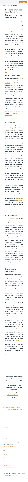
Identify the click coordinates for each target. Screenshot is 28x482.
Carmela (17, 340)
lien (6, 72)
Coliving (7, 51)
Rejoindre (23, 2)
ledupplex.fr (15, 475)
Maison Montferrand (12, 395)
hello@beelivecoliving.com (9, 446)
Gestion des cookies (8, 467)
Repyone (20, 246)
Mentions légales (7, 465)
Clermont (5, 454)
